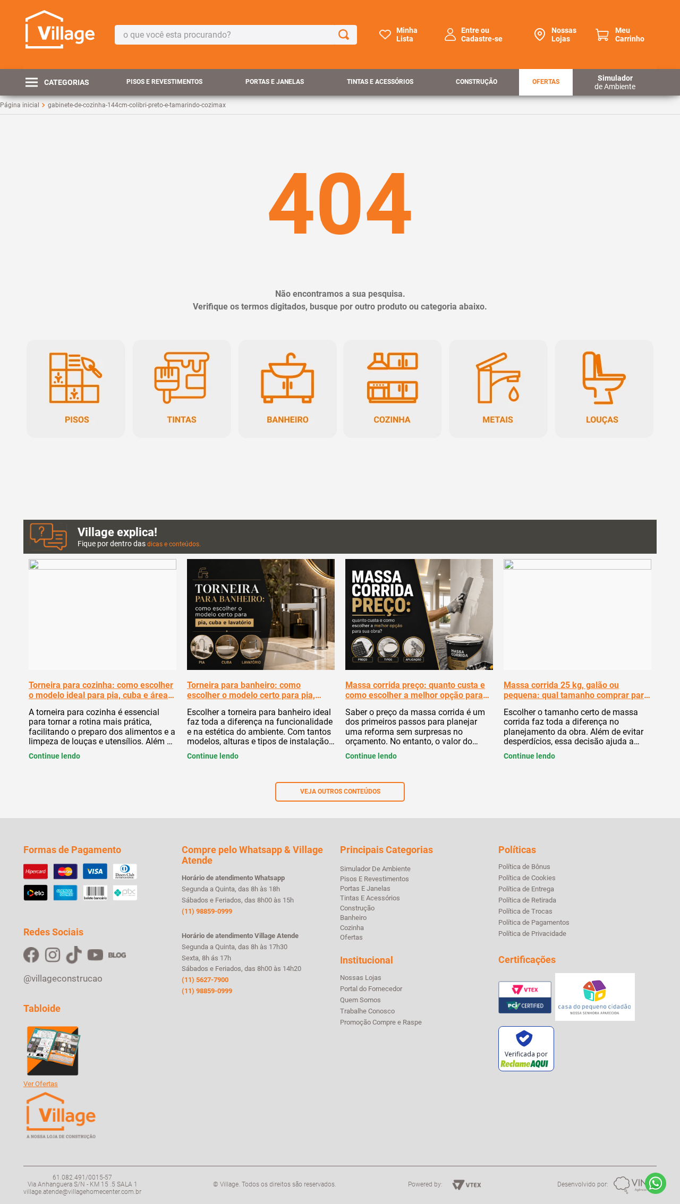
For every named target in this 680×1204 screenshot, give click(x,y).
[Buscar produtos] (345, 35)
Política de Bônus (524, 867)
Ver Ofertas (40, 1084)
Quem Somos (360, 1000)
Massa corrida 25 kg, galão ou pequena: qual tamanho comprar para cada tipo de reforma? (576, 690)
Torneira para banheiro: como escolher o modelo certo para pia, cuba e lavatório (251, 690)
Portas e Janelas (274, 81)
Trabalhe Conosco (367, 1011)
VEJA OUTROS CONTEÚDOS (340, 791)
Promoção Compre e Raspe (381, 1022)
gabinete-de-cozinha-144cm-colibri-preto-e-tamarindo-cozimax (137, 105)
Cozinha (352, 928)
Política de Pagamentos (534, 922)
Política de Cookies (527, 878)
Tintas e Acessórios (380, 81)
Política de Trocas (525, 911)
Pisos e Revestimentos (164, 81)
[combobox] (236, 35)
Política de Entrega (526, 889)
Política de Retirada (527, 900)
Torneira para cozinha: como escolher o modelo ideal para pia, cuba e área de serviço (101, 690)
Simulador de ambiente (375, 869)
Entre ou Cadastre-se (482, 34)
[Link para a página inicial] (19, 105)
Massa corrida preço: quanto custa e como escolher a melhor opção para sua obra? (415, 690)
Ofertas (545, 81)
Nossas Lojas (563, 34)
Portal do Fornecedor (371, 989)
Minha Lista (407, 34)
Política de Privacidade (532, 934)
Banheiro (353, 918)
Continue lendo (54, 756)
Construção (476, 81)
